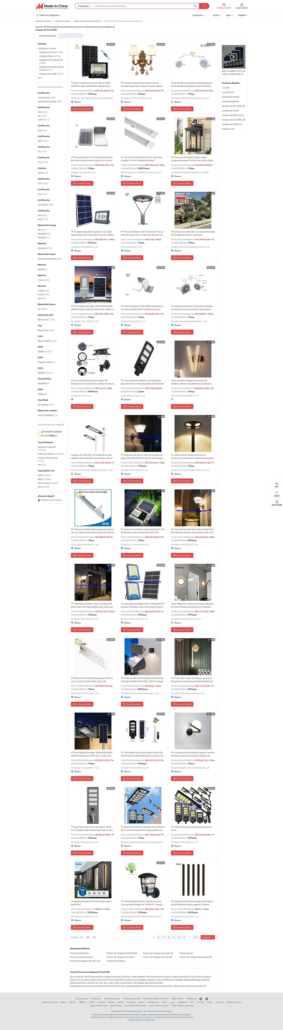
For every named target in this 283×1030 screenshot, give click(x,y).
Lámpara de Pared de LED (51, 61)
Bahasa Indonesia (234, 1002)
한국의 (164, 1002)
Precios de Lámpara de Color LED (85, 960)
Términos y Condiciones (144, 1020)
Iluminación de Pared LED (233, 106)
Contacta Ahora (83, 108)
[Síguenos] (201, 998)
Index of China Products (159, 1005)
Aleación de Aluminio (50, 258)
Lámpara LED (228, 128)
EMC (43, 141)
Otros (44, 486)
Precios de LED (186, 953)
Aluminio (45, 248)
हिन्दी (192, 1002)
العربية (172, 1002)
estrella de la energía (50, 101)
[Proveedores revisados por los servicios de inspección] (51, 431)
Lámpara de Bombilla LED (233, 119)
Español (111, 1002)
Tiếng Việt (219, 1002)
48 (94, 937)
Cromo (43, 280)
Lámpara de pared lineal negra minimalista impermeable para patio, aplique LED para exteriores (192, 903)
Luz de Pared (228, 92)
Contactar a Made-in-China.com (156, 998)
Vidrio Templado (48, 415)
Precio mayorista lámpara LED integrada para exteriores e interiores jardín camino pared (142, 382)
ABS (42, 229)
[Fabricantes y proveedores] (51, 6)
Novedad (43, 383)
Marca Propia (48, 483)
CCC (43, 112)
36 (88, 937)
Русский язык (153, 1002)
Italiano (141, 1002)
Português (131, 1002)
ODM (44, 475)
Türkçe (209, 1002)
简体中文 (72, 1002)
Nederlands (182, 1002)
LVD (43, 183)
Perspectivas (191, 998)
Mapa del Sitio (177, 998)
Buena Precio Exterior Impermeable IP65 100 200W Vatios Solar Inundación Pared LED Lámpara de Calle (142, 531)
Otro (40, 77)
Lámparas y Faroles (47, 48)
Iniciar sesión (242, 7)
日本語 (92, 1002)
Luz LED (225, 87)
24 (81, 937)
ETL (42, 151)
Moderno (44, 351)
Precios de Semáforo (79, 953)
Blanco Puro (46, 330)
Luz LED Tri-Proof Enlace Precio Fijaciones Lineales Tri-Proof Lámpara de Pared (141, 159)
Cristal (43, 290)
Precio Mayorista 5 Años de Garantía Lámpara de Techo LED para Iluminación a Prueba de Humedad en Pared (192, 605)
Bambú (42, 269)
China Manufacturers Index (135, 1005)
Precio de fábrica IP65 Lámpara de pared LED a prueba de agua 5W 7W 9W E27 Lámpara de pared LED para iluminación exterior (142, 903)
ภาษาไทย (200, 1002)
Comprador (197, 15)
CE (42, 115)
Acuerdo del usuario (112, 998)
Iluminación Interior (231, 96)
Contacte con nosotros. (51, 500)
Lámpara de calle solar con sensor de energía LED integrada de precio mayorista (193, 233)
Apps (228, 15)
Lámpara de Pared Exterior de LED (51, 68)
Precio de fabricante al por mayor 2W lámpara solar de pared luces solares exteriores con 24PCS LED (92, 382)
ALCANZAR (46, 204)
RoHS (44, 119)
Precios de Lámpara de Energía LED (196, 957)
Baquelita (44, 233)
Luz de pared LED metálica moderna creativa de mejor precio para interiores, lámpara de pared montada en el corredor (193, 754)
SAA (42, 194)
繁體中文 (82, 1002)
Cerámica (44, 237)
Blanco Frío (46, 319)
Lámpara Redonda (230, 101)
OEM (44, 479)
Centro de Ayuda (81, 998)
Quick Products (116, 1005)
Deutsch (120, 1002)
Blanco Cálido (47, 340)
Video (112, 44)
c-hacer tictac (47, 97)
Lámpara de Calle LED (232, 124)
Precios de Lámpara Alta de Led (157, 957)
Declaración (96, 998)
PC (42, 309)
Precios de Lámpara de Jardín (120, 957)
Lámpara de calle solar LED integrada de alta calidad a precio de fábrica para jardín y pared (91, 456)
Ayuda (216, 15)
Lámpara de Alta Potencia (234, 115)
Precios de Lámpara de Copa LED (158, 953)
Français (101, 1002)
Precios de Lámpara (116, 960)
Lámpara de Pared (230, 110)
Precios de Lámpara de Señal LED (122, 953)
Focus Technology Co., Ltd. (136, 1011)
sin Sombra (46, 404)
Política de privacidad (131, 998)
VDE (43, 219)
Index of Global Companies (182, 1005)
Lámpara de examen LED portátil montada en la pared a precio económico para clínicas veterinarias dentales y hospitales (192, 308)
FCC (43, 162)
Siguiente (206, 937)
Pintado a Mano (46, 362)
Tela (42, 298)
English (63, 1002)
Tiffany (42, 394)
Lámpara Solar (50, 56)
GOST (43, 172)
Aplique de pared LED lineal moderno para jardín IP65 (91, 903)
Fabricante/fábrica (51, 453)
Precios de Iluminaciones (81, 957)
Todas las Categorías (49, 15)
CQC (42, 130)
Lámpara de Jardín (51, 73)
